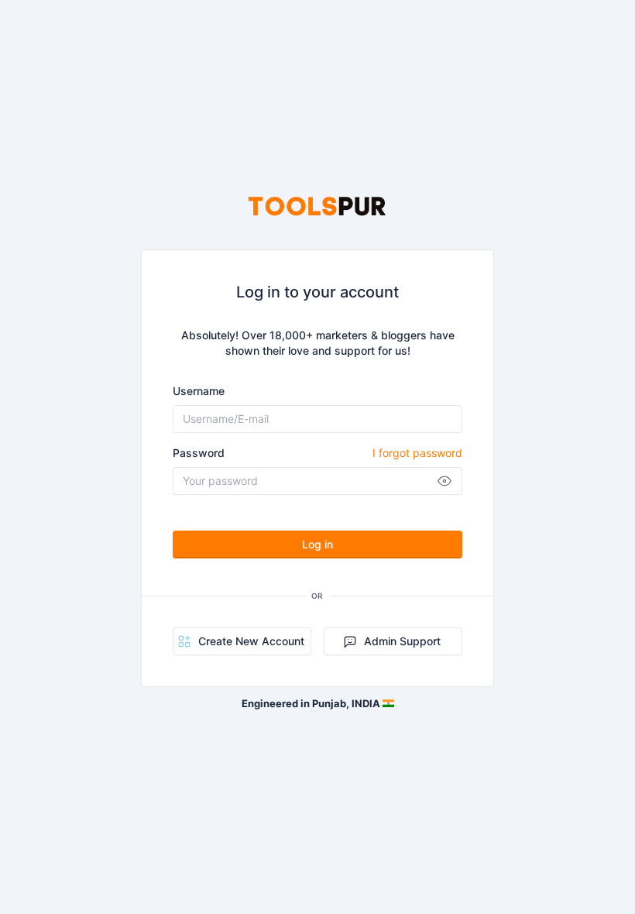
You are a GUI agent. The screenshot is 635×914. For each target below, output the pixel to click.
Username (199, 390)
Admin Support (402, 641)
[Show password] (444, 481)
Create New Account (251, 641)
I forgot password (417, 452)
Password (317, 452)
